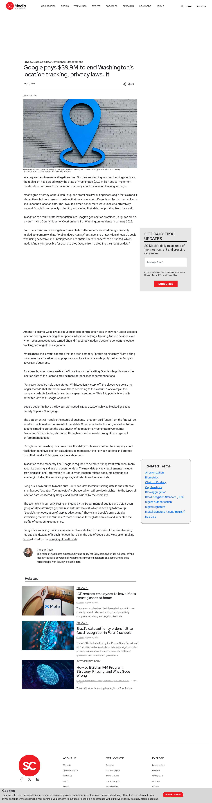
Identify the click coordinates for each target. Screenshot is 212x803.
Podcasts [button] (111, 6)
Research (156, 770)
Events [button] (96, 6)
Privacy (27, 62)
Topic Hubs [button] (80, 6)
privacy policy (122, 798)
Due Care (150, 516)
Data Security (41, 62)
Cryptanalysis (153, 487)
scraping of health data (63, 539)
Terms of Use (157, 275)
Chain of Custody (156, 482)
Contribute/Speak (113, 770)
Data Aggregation (155, 492)
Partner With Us (112, 786)
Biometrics (152, 477)
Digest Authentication (158, 501)
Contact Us (67, 776)
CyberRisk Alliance (70, 770)
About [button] (160, 6)
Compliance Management (67, 62)
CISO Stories (48, 6)
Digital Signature (155, 506)
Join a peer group (113, 781)
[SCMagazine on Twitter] (29, 779)
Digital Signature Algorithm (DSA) (165, 511)
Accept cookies (173, 794)
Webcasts (156, 781)
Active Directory (88, 661)
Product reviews (158, 765)
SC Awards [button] (145, 6)
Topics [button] (65, 6)
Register (201, 6)
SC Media (67, 765)
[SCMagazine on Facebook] (21, 779)
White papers (157, 776)
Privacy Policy (171, 275)
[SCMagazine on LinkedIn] (37, 779)
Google (114, 195)
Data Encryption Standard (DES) (164, 497)
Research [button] (128, 6)
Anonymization (154, 472)
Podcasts (155, 786)
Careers (66, 781)
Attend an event (112, 776)
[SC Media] (16, 6)
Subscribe (165, 283)
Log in (189, 6)
